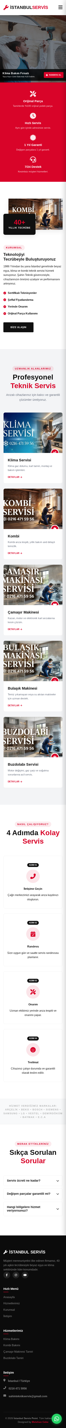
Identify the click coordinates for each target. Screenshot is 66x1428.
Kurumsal (9, 1309)
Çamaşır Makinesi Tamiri (18, 1351)
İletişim (7, 1316)
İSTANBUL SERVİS (27, 1252)
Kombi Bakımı (11, 1345)
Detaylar (13, 477)
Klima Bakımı (11, 1339)
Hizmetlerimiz (11, 1303)
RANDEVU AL (55, 75)
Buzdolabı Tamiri (13, 1358)
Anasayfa (9, 1297)
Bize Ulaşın (18, 327)
